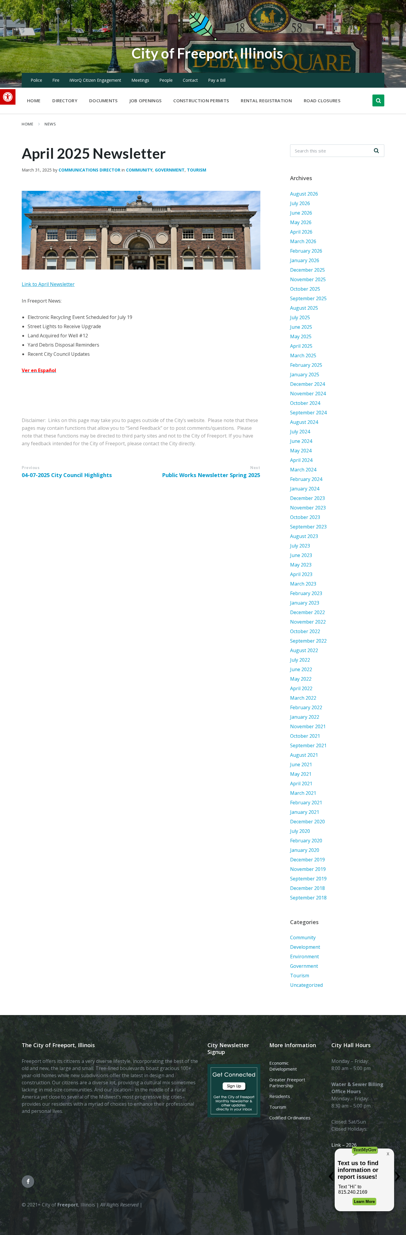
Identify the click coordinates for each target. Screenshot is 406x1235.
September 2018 (308, 897)
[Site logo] (203, 40)
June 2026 (301, 213)
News (50, 124)
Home (27, 124)
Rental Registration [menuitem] (266, 100)
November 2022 (308, 622)
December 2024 (307, 384)
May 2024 (300, 450)
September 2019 (308, 878)
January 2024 (304, 488)
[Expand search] (378, 100)
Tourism (196, 170)
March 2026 (303, 241)
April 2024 (301, 460)
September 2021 (308, 745)
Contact (190, 80)
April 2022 (301, 688)
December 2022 (307, 612)
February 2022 (306, 707)
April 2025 (301, 346)
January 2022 (304, 717)
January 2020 (304, 850)
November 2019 (308, 869)
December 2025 (307, 270)
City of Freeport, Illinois (207, 53)
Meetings (140, 80)
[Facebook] (28, 1181)
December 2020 (307, 821)
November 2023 (308, 507)
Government (170, 170)
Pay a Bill (217, 80)
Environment (304, 956)
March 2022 (303, 698)
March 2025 (303, 355)
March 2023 (303, 583)
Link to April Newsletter (48, 284)
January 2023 (304, 603)
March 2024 (303, 469)
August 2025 (304, 308)
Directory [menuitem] (64, 100)
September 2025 (308, 298)
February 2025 (306, 365)
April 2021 (301, 783)
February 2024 (306, 479)
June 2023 (301, 555)
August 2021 (304, 755)
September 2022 (308, 641)
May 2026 (300, 222)
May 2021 (300, 774)
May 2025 (300, 336)
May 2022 (300, 679)
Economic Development (283, 1066)
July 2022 (300, 660)
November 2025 (308, 279)
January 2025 (304, 374)
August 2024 (304, 422)
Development (305, 947)
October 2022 (305, 631)
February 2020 (306, 840)
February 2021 (306, 802)
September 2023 (308, 526)
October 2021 (305, 736)
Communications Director (89, 170)
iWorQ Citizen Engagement (95, 80)
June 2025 (301, 327)
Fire (55, 80)
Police (36, 80)
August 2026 (304, 194)
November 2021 (308, 726)
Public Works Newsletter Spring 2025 (211, 475)
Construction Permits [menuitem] (201, 100)
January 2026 (304, 260)
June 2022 (301, 669)
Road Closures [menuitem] (322, 100)
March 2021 (303, 793)
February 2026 (306, 251)
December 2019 (307, 859)
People (166, 80)
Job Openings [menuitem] (146, 100)
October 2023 (305, 517)
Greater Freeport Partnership (287, 1082)
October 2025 (305, 289)
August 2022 (304, 650)
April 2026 (301, 232)
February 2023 (306, 593)
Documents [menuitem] (103, 100)
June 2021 (301, 764)
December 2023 (307, 498)
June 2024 (301, 441)
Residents (279, 1096)
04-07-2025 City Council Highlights (67, 475)
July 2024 (300, 431)
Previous (31, 467)
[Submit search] (376, 150)
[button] (7, 97)
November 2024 (308, 393)
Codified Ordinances (290, 1118)
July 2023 (300, 545)
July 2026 (300, 203)
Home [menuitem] (33, 100)
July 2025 (300, 317)
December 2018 (307, 888)
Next (255, 467)
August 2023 (304, 536)
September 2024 (308, 412)
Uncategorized (306, 985)
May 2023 (300, 564)
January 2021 (304, 812)
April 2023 (301, 574)
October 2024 (305, 403)
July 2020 (300, 831)
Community (139, 170)
